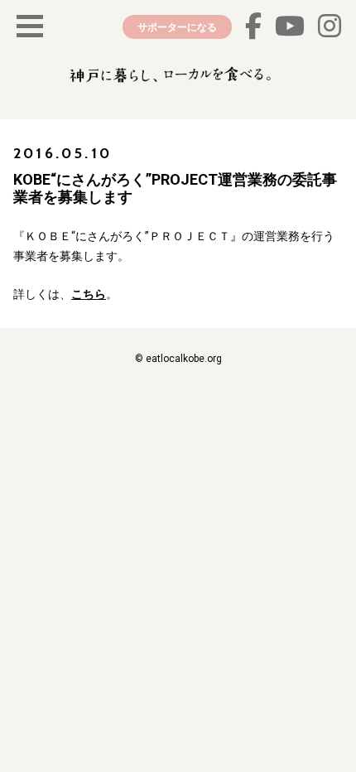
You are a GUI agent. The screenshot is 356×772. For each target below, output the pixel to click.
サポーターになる (177, 27)
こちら (88, 294)
